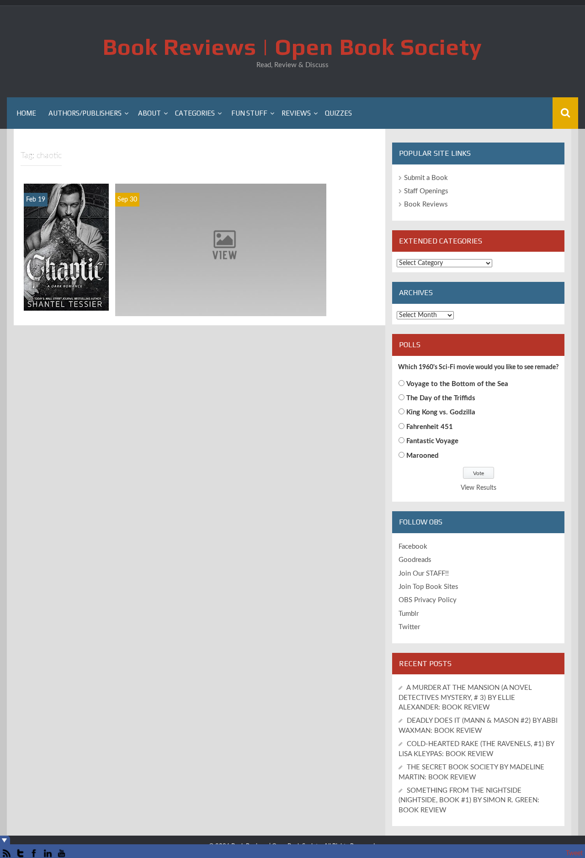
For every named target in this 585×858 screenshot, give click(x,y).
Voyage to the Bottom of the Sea (457, 384)
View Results (478, 488)
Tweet (574, 853)
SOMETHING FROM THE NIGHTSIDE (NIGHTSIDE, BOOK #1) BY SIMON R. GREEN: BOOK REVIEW (469, 800)
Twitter (409, 627)
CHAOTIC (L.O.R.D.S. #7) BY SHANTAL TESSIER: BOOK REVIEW (66, 285)
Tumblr (409, 613)
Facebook (413, 546)
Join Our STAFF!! (424, 573)
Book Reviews (426, 204)
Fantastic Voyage (432, 441)
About (149, 113)
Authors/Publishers (85, 113)
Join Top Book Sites (428, 586)
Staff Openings (426, 191)
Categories (195, 113)
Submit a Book (426, 178)
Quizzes (338, 113)
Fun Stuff (249, 113)
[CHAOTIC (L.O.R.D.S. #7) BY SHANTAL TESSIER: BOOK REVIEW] (66, 247)
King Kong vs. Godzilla (440, 412)
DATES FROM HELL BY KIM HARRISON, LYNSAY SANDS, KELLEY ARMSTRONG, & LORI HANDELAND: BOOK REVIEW (220, 299)
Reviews (296, 113)
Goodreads (415, 559)
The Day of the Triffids (440, 398)
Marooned (422, 455)
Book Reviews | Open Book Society (292, 46)
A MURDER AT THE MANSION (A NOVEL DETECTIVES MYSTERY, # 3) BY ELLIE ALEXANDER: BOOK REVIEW (465, 697)
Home (26, 113)
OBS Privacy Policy (428, 600)
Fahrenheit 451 (429, 427)
